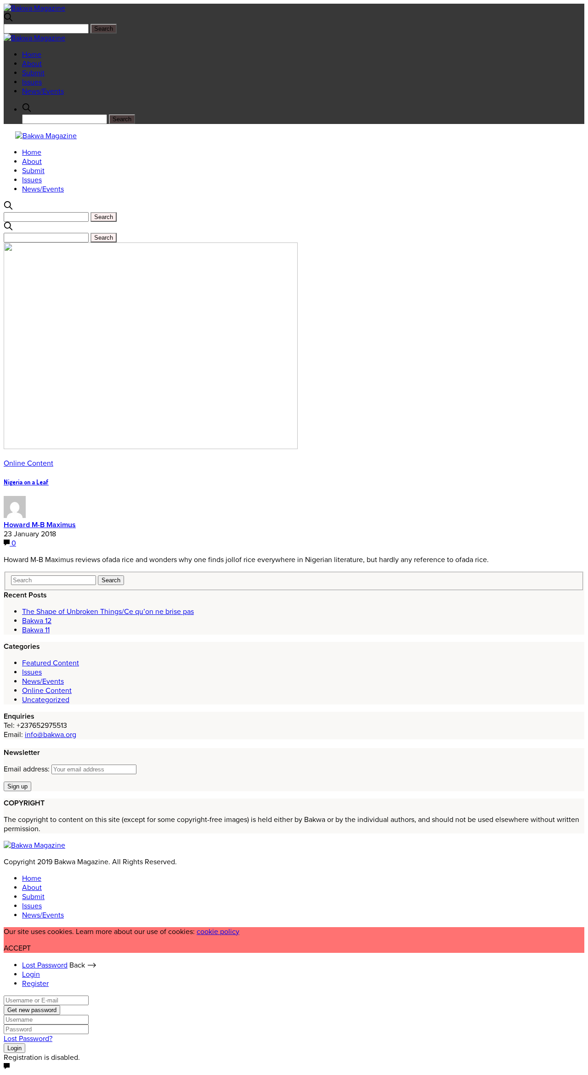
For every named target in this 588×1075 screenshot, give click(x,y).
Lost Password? (28, 1038)
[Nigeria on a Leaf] (151, 446)
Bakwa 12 (36, 620)
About (32, 63)
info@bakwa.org (50, 734)
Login (31, 974)
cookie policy (218, 931)
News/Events (43, 91)
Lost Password (45, 965)
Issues (32, 82)
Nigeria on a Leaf (26, 482)
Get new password (32, 1010)
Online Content (28, 463)
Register (35, 983)
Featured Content (50, 663)
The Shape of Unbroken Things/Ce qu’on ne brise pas (108, 611)
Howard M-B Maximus (40, 524)
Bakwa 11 (36, 630)
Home (31, 54)
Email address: (27, 769)
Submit (33, 73)
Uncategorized (45, 699)
